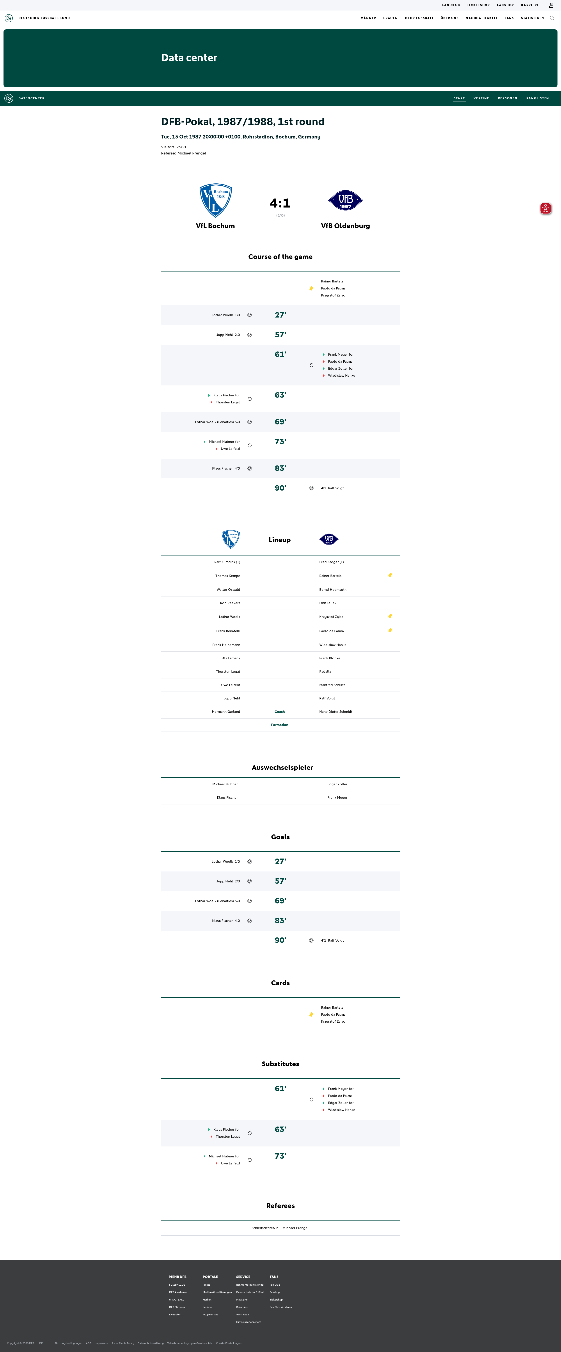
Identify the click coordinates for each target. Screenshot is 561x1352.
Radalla (325, 671)
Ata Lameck (231, 658)
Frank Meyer (338, 354)
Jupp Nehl (225, 335)
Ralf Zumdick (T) (227, 562)
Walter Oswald (228, 589)
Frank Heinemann (226, 645)
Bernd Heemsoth (332, 589)
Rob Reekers (230, 603)
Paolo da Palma (333, 288)
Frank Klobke (329, 658)
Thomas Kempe (227, 576)
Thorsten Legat (228, 402)
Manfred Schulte (332, 685)
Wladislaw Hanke (341, 375)
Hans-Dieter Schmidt (335, 711)
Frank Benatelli (228, 631)
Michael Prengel (192, 153)
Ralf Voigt (336, 488)
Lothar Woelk (222, 315)
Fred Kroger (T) (331, 562)
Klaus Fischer (223, 395)
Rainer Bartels (332, 281)
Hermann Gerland (226, 711)
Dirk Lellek (327, 603)
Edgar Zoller (338, 368)
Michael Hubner (221, 442)
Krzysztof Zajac (333, 295)
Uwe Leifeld (230, 449)
